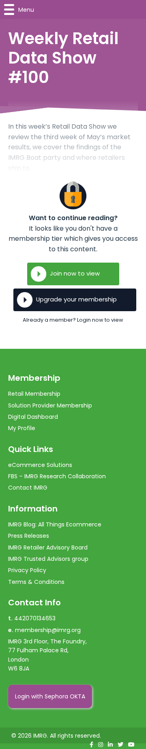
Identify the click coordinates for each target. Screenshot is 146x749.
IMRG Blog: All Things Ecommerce (54, 524)
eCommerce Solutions (40, 465)
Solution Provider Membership (50, 405)
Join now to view (75, 273)
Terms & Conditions (36, 582)
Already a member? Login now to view (73, 319)
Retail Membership (34, 394)
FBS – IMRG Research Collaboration (57, 476)
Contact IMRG (27, 488)
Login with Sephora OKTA (50, 696)
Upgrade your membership (76, 299)
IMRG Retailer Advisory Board (48, 547)
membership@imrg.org (48, 630)
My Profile (21, 428)
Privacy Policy (27, 570)
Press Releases (28, 536)
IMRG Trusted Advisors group (48, 559)
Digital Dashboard (33, 417)
